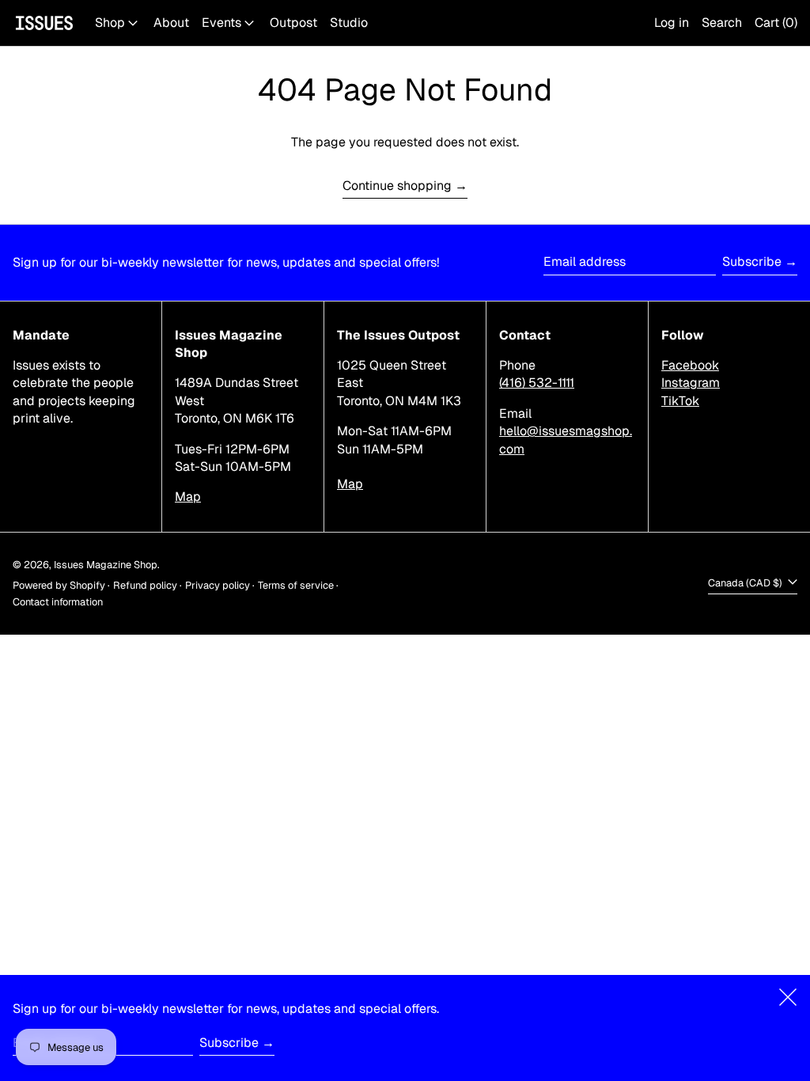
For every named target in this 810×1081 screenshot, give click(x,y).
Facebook (690, 365)
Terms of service (296, 585)
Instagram (690, 382)
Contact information (58, 602)
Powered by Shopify (59, 585)
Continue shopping (397, 185)
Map (188, 496)
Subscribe (752, 261)
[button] (722, 23)
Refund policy (145, 585)
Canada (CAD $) (746, 583)
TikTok (680, 401)
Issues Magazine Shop (105, 564)
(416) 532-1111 (536, 382)
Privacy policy (217, 585)
